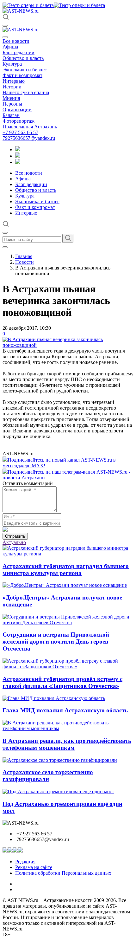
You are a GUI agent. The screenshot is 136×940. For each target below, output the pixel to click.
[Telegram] (17, 149)
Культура (12, 64)
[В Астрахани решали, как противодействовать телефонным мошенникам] (68, 728)
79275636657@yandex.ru (29, 138)
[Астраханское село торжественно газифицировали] (60, 760)
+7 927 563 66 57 (20, 132)
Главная (23, 256)
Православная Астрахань (30, 126)
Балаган (11, 115)
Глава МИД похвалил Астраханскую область (65, 710)
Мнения (11, 98)
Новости (24, 262)
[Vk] (17, 162)
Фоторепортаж (18, 121)
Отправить (15, 536)
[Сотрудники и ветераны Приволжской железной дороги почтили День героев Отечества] (68, 622)
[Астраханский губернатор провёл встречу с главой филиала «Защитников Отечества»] (68, 666)
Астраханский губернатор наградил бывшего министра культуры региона (66, 569)
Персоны (12, 104)
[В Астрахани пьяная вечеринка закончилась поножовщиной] (68, 345)
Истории (12, 86)
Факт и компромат (22, 75)
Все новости (16, 41)
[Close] (5, 37)
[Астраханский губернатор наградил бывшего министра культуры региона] (68, 553)
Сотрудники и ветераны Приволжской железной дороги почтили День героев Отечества (56, 641)
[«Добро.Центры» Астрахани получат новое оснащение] (65, 585)
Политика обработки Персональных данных (63, 873)
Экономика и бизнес (25, 69)
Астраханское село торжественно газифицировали (48, 775)
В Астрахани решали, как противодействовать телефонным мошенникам (67, 744)
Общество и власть (23, 58)
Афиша (10, 46)
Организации (17, 109)
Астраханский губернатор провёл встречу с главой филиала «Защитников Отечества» (62, 682)
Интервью (14, 81)
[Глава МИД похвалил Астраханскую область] (54, 698)
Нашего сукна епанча (26, 92)
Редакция (25, 861)
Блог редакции (18, 52)
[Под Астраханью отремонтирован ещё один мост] (58, 791)
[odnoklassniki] (17, 156)
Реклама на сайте (33, 867)
